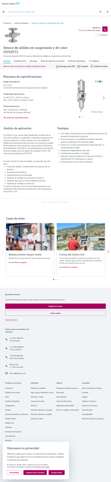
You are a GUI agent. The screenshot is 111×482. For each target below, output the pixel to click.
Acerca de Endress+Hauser (92, 388)
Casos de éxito (87, 410)
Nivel (7, 397)
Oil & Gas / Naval (37, 397)
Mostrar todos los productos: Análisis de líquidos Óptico (24, 66)
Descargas (60, 392)
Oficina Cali (14, 364)
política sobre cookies (43, 467)
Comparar (104, 35)
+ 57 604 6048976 (17, 347)
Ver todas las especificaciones (15, 117)
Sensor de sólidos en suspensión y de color (48, 23)
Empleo (85, 397)
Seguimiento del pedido (65, 405)
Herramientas (10, 436)
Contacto (85, 392)
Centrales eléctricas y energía (41, 410)
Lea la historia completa (18, 262)
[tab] (7, 61)
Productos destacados (13, 432)
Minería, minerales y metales (41, 414)
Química (34, 405)
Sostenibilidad (87, 414)
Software (8, 427)
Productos (7, 23)
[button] (55, 306)
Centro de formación (64, 401)
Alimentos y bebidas (38, 388)
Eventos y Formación (89, 405)
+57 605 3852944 (16, 356)
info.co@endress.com (18, 373)
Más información (11, 320)
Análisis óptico (10, 418)
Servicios (8, 440)
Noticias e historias (89, 401)
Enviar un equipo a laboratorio (67, 410)
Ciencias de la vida (37, 401)
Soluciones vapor (37, 418)
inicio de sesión (94, 30)
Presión (8, 410)
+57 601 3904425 (16, 338)
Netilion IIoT (9, 423)
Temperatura (10, 405)
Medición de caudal (12, 392)
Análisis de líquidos (21, 23)
